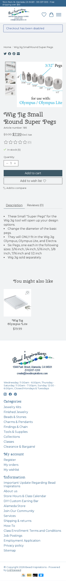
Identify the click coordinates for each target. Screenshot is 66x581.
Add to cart (33, 173)
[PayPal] (29, 575)
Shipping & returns (17, 521)
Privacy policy (14, 545)
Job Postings (13, 535)
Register (10, 460)
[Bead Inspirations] (19, 14)
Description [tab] (14, 205)
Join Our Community (19, 511)
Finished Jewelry (16, 412)
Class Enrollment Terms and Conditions (32, 530)
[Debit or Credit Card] (35, 575)
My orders (11, 465)
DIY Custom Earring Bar (21, 501)
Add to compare (16, 187)
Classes (9, 441)
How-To (9, 526)
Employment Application (22, 540)
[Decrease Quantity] (7, 163)
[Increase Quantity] (14, 163)
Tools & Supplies (15, 432)
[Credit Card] (23, 575)
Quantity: (9, 157)
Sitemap (10, 550)
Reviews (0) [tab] (35, 205)
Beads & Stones (15, 417)
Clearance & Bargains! (19, 446)
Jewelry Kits (12, 407)
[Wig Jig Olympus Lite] (17, 303)
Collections (12, 436)
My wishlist (11, 469)
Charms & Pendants (18, 422)
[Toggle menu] (58, 14)
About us (10, 491)
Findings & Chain (16, 427)
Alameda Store (14, 506)
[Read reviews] (15, 142)
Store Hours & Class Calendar (25, 496)
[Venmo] (41, 575)
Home (7, 47)
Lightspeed (14, 570)
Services (10, 516)
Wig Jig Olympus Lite (17, 322)
